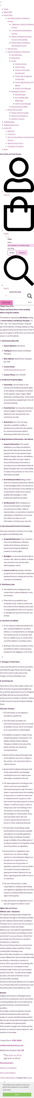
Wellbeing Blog (9, 122)
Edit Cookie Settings (8, 1078)
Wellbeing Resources (11, 125)
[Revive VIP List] (13, 1055)
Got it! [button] (17, 1094)
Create (29, 1078)
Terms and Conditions (8, 1073)
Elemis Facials (20, 67)
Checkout (22, 253)
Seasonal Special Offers (19, 107)
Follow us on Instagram (8, 1068)
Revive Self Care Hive (15, 110)
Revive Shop (8, 15)
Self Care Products (17, 119)
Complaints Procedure (16, 146)
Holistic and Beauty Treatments (19, 52)
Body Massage (20, 95)
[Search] (29, 296)
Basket (12, 253)
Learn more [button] (7, 1089)
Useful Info (7, 128)
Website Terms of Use (15, 143)
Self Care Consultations (19, 116)
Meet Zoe (11, 131)
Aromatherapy (16, 55)
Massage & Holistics (18, 91)
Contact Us (11, 134)
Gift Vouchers (12, 49)
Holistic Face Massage (23, 88)
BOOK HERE (8, 12)
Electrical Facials (21, 64)
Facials (13, 61)
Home (6, 9)
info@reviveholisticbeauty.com (15, 370)
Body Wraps (15, 58)
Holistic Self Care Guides (20, 113)
